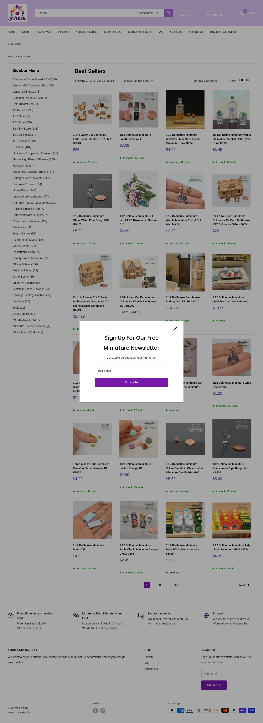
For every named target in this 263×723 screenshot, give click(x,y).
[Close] (176, 328)
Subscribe (131, 382)
